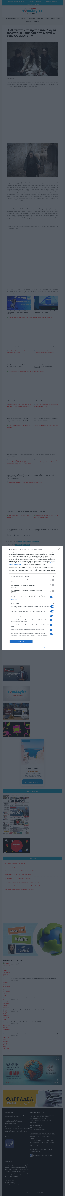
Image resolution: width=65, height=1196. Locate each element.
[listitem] (32, 576)
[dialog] (32, 598)
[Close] (59, 549)
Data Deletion (23, 647)
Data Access (32, 647)
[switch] (52, 580)
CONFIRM (21, 641)
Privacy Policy (41, 647)
